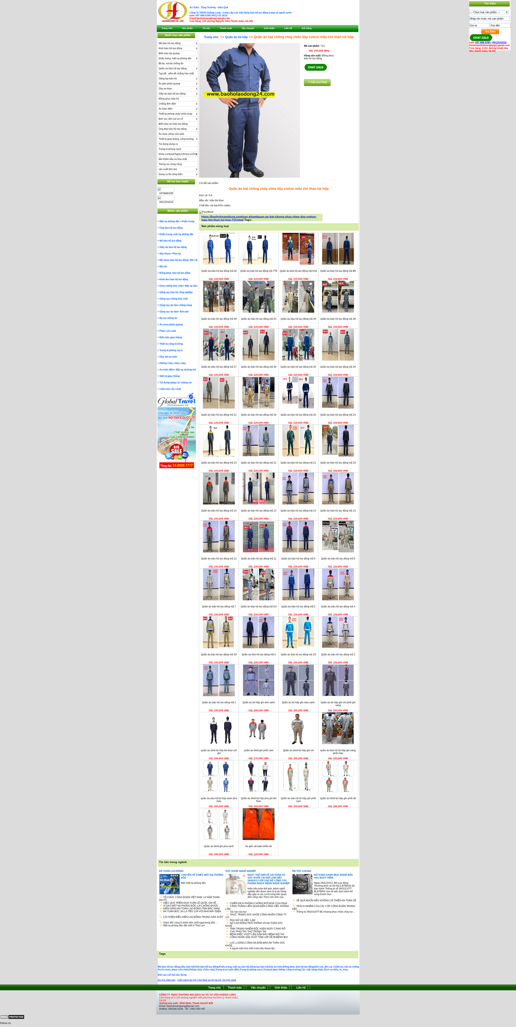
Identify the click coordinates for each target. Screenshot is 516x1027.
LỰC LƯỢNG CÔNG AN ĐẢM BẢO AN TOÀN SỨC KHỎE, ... (255, 944)
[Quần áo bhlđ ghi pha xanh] (219, 839)
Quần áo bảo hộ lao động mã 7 (219, 606)
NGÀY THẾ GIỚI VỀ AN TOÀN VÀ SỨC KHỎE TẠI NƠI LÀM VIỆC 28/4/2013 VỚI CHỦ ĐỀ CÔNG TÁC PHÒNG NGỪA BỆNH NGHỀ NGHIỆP (269, 879)
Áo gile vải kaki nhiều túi (258, 846)
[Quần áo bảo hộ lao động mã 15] (259, 503)
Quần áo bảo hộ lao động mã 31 (219, 414)
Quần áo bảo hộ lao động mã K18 (298, 271)
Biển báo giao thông (170, 337)
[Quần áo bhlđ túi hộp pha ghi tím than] (259, 791)
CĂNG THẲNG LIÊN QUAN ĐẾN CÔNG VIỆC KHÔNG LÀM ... (257, 907)
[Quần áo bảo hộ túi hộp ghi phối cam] (298, 791)
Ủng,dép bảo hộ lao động (173, 129)
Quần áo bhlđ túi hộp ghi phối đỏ (338, 798)
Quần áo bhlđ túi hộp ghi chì (298, 750)
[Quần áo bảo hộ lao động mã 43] (259, 311)
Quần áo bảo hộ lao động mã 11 (258, 558)
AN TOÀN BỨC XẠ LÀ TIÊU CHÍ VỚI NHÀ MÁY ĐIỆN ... (190, 913)
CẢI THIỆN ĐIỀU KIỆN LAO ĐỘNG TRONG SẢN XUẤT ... (191, 918)
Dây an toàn (165, 88)
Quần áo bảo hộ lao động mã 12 (219, 558)
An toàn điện (166, 108)
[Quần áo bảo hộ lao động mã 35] (298, 359)
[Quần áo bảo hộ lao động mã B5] (338, 263)
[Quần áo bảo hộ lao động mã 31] (219, 407)
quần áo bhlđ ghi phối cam (258, 750)
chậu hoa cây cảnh (170, 389)
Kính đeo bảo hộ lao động (173, 279)
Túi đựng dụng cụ (168, 144)
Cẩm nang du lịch (187, 980)
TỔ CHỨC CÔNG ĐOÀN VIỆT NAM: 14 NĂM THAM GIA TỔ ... (189, 898)
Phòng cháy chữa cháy (172, 363)
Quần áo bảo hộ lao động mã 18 (338, 462)
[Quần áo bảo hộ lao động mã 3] (259, 647)
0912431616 (499, 42)
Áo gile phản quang (169, 83)
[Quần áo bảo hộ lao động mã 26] (298, 407)
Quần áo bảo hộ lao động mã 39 (298, 318)
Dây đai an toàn (168, 356)
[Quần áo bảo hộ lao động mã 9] (298, 551)
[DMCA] (12, 1018)
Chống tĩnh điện (167, 103)
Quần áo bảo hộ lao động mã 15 (258, 510)
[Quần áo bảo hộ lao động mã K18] (298, 263)
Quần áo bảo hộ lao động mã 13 (338, 510)
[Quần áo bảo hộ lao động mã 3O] (219, 647)
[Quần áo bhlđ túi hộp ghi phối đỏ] (338, 791)
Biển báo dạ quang (169, 53)
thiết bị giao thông (169, 376)
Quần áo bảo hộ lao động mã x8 (219, 271)
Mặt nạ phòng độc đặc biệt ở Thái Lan (184, 925)
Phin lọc (176, 253)
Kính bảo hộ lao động (170, 48)
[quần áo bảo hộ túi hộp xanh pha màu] (219, 791)
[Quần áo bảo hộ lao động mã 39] (298, 311)
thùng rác (186, 382)
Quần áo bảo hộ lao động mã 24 (338, 414)
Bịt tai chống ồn (168, 318)
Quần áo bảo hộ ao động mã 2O (298, 654)
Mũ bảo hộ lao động (170, 43)
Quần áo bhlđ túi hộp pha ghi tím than (259, 800)
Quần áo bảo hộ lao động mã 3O (219, 654)
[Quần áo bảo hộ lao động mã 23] (219, 455)
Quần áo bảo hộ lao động (173, 68)
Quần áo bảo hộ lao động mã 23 (219, 462)
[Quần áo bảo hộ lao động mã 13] (338, 503)
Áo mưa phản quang (171, 324)
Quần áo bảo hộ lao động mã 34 (338, 366)
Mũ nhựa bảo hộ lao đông (173, 260)
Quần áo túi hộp (236, 37)
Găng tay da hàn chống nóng (175, 305)
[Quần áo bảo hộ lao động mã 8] (338, 551)
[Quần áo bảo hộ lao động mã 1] (219, 695)
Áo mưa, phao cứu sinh (171, 134)
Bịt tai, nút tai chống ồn (171, 63)
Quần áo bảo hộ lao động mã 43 (258, 318)
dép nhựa (164, 253)
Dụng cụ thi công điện (171, 174)
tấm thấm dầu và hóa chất (173, 159)
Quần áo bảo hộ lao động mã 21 (298, 462)
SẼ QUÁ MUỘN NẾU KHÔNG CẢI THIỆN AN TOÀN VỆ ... (324, 902)
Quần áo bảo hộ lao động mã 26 (298, 414)
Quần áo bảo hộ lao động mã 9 (298, 558)
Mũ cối (194, 260)
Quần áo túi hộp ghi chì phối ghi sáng (338, 704)
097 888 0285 (203, 15)
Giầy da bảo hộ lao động (172, 93)
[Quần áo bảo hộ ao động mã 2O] (298, 647)
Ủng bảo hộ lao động (171, 227)
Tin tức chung (301, 871)
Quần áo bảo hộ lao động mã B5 (338, 271)
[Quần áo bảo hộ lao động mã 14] (298, 503)
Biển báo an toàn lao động (173, 123)
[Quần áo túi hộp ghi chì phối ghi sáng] (338, 695)
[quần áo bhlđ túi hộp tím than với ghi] (219, 743)
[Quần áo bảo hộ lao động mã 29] (259, 407)
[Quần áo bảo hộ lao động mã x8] (219, 263)
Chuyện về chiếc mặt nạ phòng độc (202, 876)
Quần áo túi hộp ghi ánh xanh (258, 702)
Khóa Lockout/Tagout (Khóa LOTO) (178, 154)
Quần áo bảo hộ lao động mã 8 (338, 558)
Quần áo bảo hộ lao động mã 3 (259, 654)
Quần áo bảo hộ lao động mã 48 (219, 318)
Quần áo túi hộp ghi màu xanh (298, 702)
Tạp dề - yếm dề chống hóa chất (176, 73)
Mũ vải (163, 266)
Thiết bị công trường (171, 343)
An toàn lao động (171, 871)
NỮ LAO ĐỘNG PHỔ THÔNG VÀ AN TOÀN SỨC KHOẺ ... (254, 924)
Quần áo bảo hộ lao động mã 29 (258, 414)
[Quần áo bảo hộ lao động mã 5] (298, 599)
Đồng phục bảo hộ (169, 98)
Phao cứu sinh (167, 331)
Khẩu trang (188, 221)
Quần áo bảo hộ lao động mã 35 (298, 366)
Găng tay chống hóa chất (173, 298)
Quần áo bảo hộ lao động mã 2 (338, 654)
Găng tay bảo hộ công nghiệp (175, 292)
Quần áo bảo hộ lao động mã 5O (259, 606)
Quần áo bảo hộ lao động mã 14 (298, 510)
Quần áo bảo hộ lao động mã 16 (219, 510)
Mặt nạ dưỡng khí (186, 369)
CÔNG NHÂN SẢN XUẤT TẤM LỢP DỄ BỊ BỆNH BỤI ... (256, 938)
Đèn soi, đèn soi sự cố (171, 118)
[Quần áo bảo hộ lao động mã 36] (259, 359)
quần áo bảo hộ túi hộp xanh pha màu (219, 800)
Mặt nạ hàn (191, 285)
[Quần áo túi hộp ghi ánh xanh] (259, 695)
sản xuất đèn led (168, 169)
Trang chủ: (211, 37)
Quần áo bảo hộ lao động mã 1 (219, 702)
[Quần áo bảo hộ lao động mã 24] (338, 407)
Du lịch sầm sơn (167, 980)
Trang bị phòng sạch (170, 149)
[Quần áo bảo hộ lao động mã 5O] (259, 599)
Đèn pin (184, 311)
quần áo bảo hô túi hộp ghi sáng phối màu (338, 752)
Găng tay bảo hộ (168, 78)
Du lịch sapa (229, 980)
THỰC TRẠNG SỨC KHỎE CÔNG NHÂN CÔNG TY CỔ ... (255, 916)
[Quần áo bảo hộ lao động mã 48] (219, 311)
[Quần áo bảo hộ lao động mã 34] (338, 359)
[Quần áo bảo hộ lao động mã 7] (219, 599)
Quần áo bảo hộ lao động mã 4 (338, 606)
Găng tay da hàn (168, 311)
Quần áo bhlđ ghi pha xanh (219, 846)
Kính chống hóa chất (171, 285)
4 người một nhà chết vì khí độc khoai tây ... (253, 948)
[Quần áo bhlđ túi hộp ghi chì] (298, 743)
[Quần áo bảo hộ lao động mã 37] (219, 359)
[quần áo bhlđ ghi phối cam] (259, 743)
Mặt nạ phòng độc (169, 221)
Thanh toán (235, 987)
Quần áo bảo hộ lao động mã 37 (219, 366)
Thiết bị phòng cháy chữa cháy (175, 113)
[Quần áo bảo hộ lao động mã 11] (259, 551)
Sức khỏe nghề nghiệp (240, 871)
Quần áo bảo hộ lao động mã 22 (258, 462)
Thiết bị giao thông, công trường (176, 139)
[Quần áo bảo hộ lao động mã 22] (259, 455)
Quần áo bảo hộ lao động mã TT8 (258, 271)
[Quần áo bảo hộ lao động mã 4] (338, 599)
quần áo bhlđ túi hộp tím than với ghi (219, 752)
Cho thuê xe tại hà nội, (210, 980)
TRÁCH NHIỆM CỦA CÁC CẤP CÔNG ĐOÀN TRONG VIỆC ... (323, 907)
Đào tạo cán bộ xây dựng (172, 974)
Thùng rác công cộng (170, 164)
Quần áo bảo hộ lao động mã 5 (298, 606)
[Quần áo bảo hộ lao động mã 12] (219, 551)
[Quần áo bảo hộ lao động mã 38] (338, 311)
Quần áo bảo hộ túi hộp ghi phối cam (298, 800)
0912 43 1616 (219, 15)
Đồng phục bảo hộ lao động (174, 273)
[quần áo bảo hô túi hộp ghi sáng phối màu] (338, 743)
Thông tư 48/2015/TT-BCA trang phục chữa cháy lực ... (326, 911)
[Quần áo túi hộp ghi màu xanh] (298, 695)
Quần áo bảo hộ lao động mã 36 (258, 366)
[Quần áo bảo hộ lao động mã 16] (219, 503)
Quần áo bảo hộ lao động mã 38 (338, 318)
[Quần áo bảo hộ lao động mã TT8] (259, 263)
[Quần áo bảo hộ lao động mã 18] (338, 455)
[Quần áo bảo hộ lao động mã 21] (298, 455)
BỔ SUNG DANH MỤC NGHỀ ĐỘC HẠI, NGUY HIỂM (333, 876)
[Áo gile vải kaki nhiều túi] (259, 839)
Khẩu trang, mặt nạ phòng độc (175, 58)
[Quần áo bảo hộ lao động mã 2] (338, 647)
